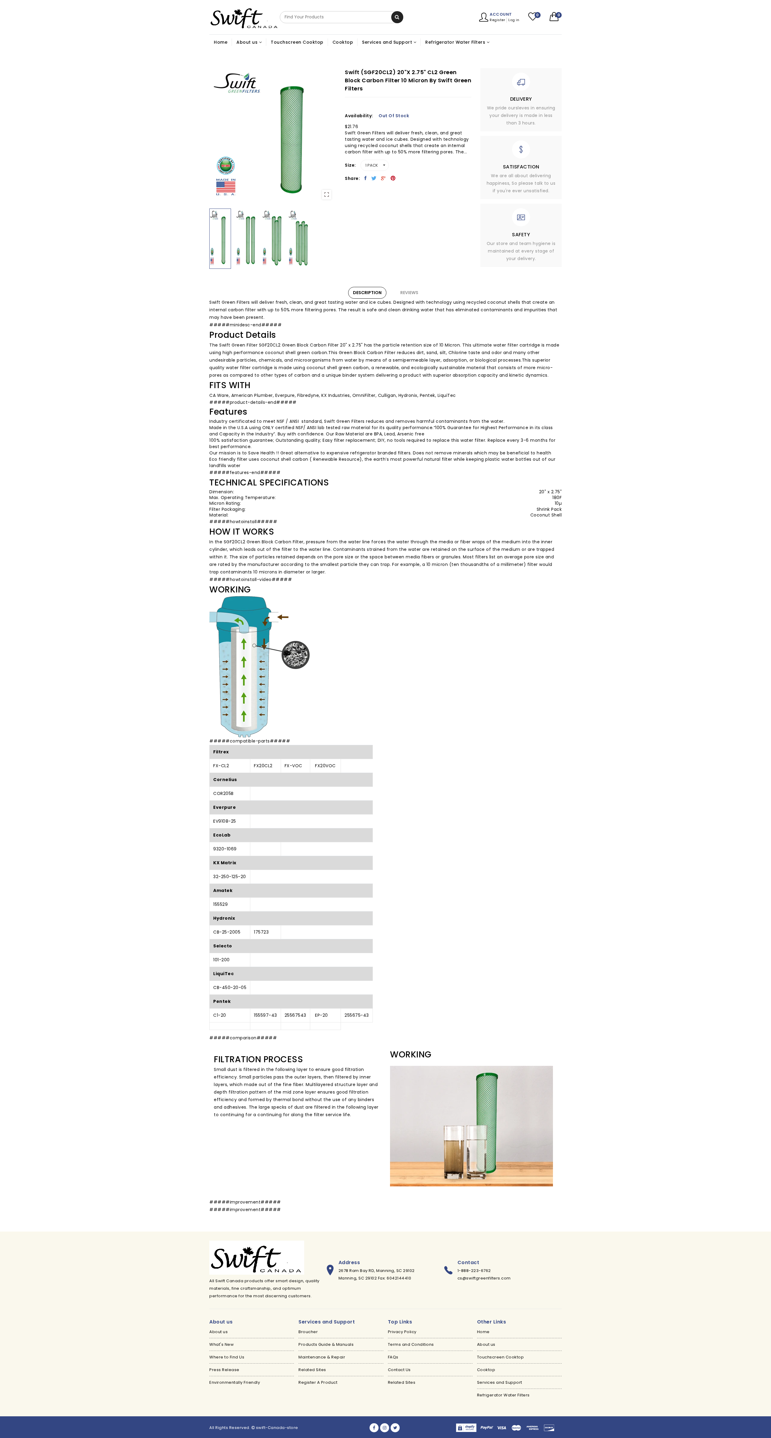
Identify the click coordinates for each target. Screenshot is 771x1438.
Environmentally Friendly (234, 1382)
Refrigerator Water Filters (503, 1395)
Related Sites (312, 1370)
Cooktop (342, 42)
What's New (221, 1344)
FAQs (393, 1357)
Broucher (308, 1332)
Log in (513, 19)
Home (220, 42)
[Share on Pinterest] (393, 178)
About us (218, 1332)
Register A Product (317, 1382)
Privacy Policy (402, 1332)
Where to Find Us (226, 1357)
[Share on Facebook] (365, 178)
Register (497, 19)
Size (349, 165)
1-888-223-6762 (474, 1270)
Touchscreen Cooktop (297, 42)
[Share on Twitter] (374, 178)
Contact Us (399, 1370)
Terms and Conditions (411, 1344)
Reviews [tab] (409, 293)
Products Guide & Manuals (326, 1344)
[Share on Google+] (383, 178)
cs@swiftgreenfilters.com (484, 1278)
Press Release (224, 1370)
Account (501, 14)
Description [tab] (367, 293)
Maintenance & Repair (321, 1357)
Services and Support (499, 1382)
